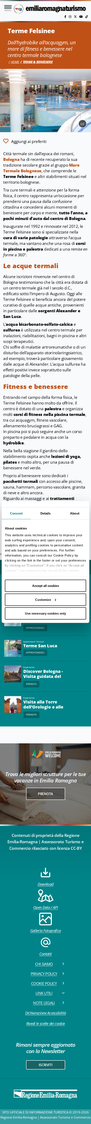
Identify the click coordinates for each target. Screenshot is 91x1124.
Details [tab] (45, 513)
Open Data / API (45, 907)
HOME (15, 62)
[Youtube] (81, 17)
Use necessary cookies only (45, 613)
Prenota (31, 684)
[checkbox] (24, 141)
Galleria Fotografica (45, 930)
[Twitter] (76, 17)
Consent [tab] (16, 513)
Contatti (45, 953)
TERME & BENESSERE (38, 62)
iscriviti (45, 1065)
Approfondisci (35, 627)
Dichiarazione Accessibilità (45, 1012)
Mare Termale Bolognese (41, 168)
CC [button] (82, 124)
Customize (43, 599)
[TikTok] (86, 17)
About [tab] (74, 513)
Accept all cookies (45, 586)
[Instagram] (70, 17)
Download (46, 884)
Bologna (11, 159)
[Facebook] (65, 17)
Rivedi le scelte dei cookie (45, 1023)
